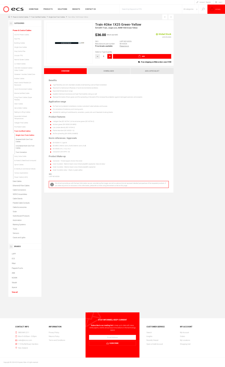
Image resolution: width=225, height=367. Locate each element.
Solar (15, 212)
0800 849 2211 (23, 332)
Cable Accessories (20, 207)
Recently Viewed (152, 340)
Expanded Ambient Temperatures (20, 117)
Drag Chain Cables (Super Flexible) (23, 98)
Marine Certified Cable (21, 93)
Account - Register (205, 2)
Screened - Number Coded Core (24, 74)
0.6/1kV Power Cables (21, 35)
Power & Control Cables (22, 30)
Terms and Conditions (57, 340)
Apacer (14, 287)
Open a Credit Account (154, 344)
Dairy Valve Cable (20, 156)
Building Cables (19, 43)
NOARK (14, 278)
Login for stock (166, 37)
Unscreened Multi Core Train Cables (25, 147)
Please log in (124, 46)
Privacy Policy (54, 332)
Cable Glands (17, 199)
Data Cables (17, 181)
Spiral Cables (19, 164)
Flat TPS (17, 39)
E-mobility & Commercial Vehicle (24, 169)
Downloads (109, 71)
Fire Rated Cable (19, 127)
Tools (15, 229)
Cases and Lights (19, 237)
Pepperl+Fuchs (17, 268)
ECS (13, 259)
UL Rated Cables (20, 64)
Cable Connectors (19, 190)
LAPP (14, 254)
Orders (182, 336)
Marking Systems (19, 224)
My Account (184, 332)
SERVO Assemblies (20, 194)
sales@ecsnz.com (25, 340)
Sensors (16, 233)
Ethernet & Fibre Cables (21, 186)
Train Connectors (21, 152)
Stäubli (14, 282)
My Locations (185, 340)
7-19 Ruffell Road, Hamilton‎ (28, 344)
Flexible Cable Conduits (21, 203)
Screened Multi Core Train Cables (24, 140)
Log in (220, 2)
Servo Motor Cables (20, 108)
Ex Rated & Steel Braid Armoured (25, 160)
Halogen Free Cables (21, 123)
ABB (13, 273)
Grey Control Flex (19, 51)
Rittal (13, 263)
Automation (17, 220)
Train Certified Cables (22, 131)
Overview (65, 71)
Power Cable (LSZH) (21, 177)
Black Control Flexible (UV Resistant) (22, 84)
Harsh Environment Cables (23, 89)
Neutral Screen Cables (21, 59)
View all (15, 292)
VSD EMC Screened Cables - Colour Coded (23, 69)
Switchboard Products (21, 216)
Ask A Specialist (152, 71)
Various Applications (21, 173)
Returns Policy (54, 336)
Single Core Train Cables (25, 135)
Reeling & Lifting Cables (22, 112)
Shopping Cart (185, 344)
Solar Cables (18, 104)
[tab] (65, 71)
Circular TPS (18, 55)
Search (203, 9)
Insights (149, 336)
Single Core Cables (20, 47)
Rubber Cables (19, 78)
